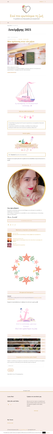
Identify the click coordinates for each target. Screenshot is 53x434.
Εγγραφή (10, 370)
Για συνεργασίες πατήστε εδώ (26, 220)
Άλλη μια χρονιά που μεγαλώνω (19, 244)
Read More (48, 432)
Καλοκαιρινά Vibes (15, 233)
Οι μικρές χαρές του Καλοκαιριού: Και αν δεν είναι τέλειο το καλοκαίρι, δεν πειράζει (27, 240)
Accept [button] (44, 432)
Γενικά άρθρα (15, 243)
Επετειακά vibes (25, 39)
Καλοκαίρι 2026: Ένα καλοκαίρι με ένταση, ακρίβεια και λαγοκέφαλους (27, 234)
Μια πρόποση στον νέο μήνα (20, 41)
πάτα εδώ (36, 410)
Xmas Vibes (20, 39)
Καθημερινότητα (15, 238)
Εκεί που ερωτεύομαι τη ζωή (26, 16)
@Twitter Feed (10, 422)
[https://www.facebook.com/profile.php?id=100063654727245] (8, 404)
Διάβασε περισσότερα (11, 72)
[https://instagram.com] (11, 404)
